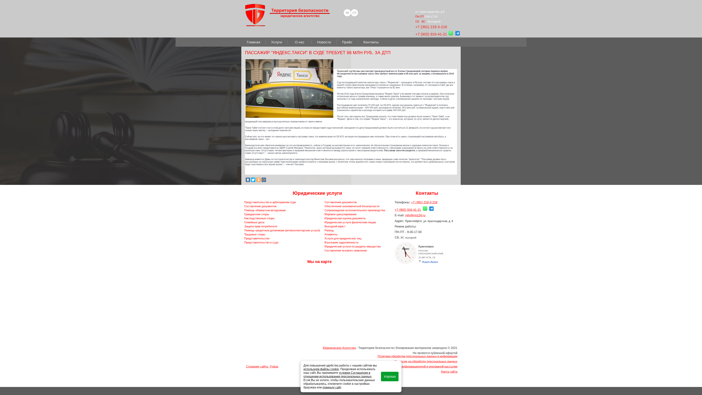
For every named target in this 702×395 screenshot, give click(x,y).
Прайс (347, 42)
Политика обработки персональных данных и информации (417, 356)
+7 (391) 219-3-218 (431, 27)
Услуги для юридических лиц (342, 238)
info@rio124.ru (415, 215)
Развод (329, 230)
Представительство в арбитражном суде (270, 202)
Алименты (330, 234)
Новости (324, 42)
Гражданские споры (256, 214)
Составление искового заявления (345, 250)
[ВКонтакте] (248, 180)
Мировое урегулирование (340, 214)
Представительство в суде (261, 242)
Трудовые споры (254, 234)
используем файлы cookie (321, 369)
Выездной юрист (335, 226)
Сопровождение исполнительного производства (354, 210)
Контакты (371, 42)
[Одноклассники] (258, 180)
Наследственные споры (259, 218)
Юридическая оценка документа (344, 218)
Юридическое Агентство (339, 347)
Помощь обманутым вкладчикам (265, 210)
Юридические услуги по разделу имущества (352, 246)
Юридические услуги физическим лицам (350, 222)
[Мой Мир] (264, 180)
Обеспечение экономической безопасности (351, 206)
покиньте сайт (331, 387)
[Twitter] (253, 180)
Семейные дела (254, 222)
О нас (299, 42)
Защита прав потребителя (260, 226)
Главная (253, 42)
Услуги (276, 42)
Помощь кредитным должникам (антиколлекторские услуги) (282, 230)
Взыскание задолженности (341, 242)
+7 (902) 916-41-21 (431, 34)
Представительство (256, 238)
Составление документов (260, 206)
